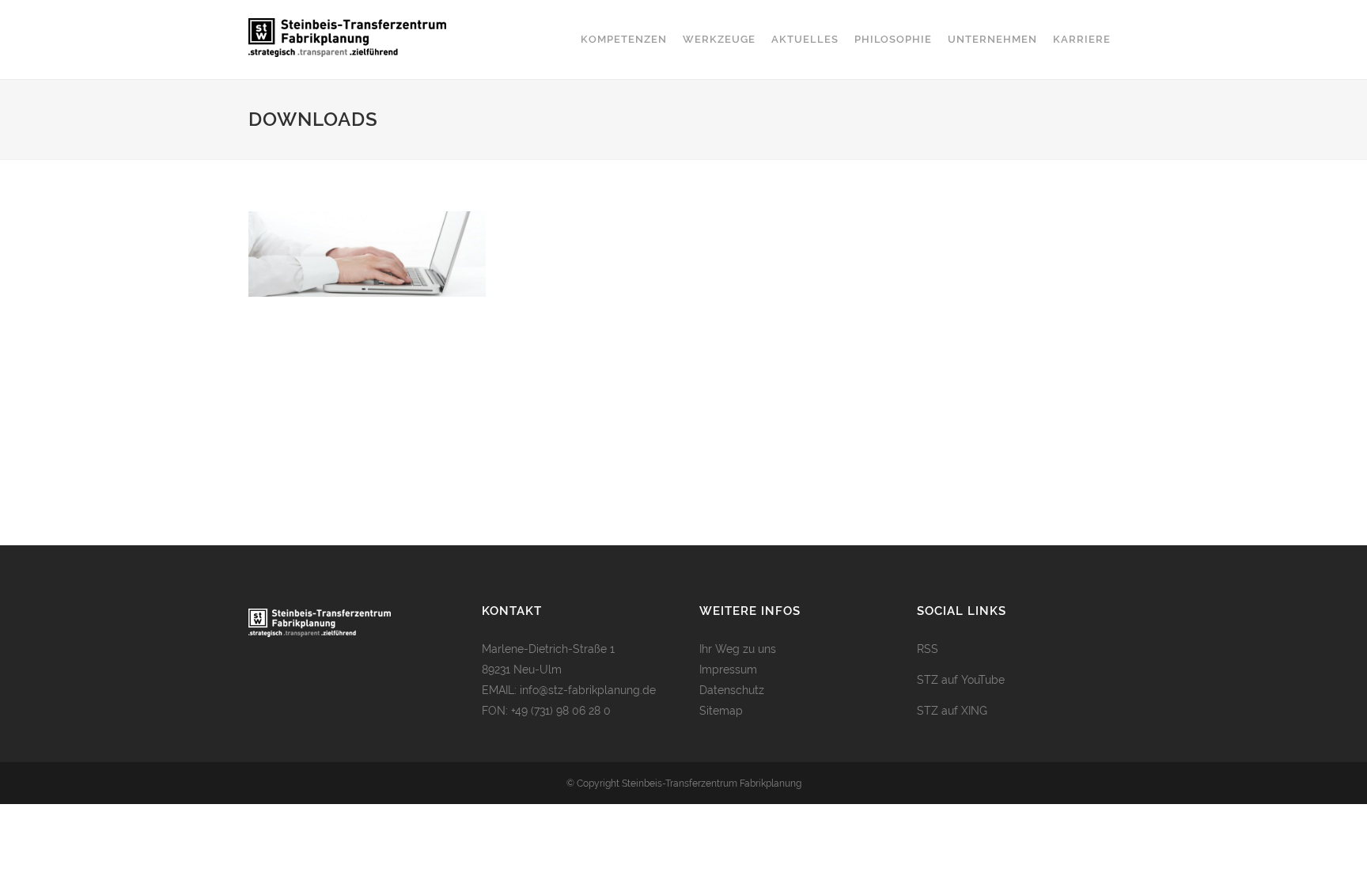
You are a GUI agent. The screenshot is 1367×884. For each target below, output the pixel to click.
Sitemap (721, 710)
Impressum (728, 669)
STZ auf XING (952, 710)
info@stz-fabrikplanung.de (588, 690)
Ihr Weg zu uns (737, 649)
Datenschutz (731, 690)
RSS (927, 649)
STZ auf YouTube (961, 679)
